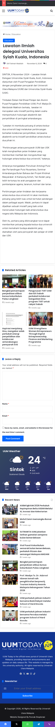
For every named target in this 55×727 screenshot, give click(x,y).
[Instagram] (31, 673)
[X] (24, 673)
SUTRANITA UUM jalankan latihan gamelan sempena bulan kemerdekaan (33, 534)
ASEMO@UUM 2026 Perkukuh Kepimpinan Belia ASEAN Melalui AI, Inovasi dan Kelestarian (36, 508)
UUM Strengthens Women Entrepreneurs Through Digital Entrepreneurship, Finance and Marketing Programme (40, 335)
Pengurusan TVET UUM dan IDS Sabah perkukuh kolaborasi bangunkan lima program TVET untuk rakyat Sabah (40, 297)
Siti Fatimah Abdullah (15, 63)
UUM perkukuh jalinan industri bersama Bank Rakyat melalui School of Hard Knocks (35, 601)
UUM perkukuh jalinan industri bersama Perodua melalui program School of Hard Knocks (35, 616)
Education (16, 34)
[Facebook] (20, 673)
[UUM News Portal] (18, 10)
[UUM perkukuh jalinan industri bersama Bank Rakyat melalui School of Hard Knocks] (10, 602)
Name (5, 404)
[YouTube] (27, 673)
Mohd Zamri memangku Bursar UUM (23, 3)
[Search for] (51, 12)
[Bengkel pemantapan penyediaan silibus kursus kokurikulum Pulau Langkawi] (14, 281)
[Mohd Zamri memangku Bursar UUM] (10, 523)
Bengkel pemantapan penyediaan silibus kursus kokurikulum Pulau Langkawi (13, 294)
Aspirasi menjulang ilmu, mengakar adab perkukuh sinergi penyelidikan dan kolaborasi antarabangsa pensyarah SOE (13, 336)
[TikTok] (34, 673)
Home (7, 34)
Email (5, 416)
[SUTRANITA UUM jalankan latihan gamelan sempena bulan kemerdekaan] (10, 535)
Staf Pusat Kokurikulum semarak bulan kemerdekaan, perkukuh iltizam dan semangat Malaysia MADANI (35, 550)
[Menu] (3, 12)
